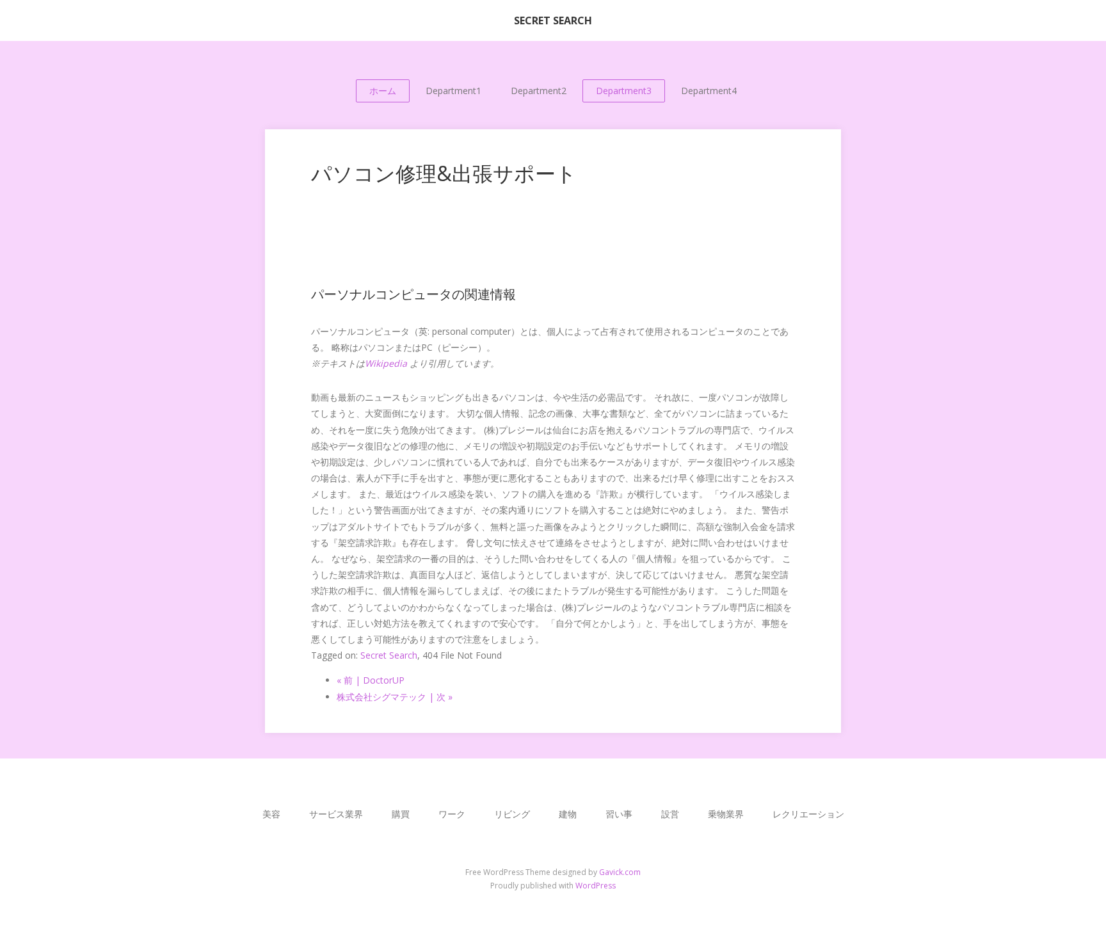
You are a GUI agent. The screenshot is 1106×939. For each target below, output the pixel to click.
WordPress (595, 885)
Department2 (538, 90)
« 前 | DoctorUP (371, 680)
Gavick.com (620, 872)
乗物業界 (726, 814)
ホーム (382, 90)
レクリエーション (808, 814)
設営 (670, 814)
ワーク (451, 814)
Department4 (709, 90)
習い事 (618, 814)
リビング (512, 814)
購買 (401, 814)
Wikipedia (386, 363)
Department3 (624, 90)
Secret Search (388, 655)
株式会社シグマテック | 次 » (395, 697)
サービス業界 (336, 814)
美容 (271, 814)
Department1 (453, 90)
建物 (568, 814)
